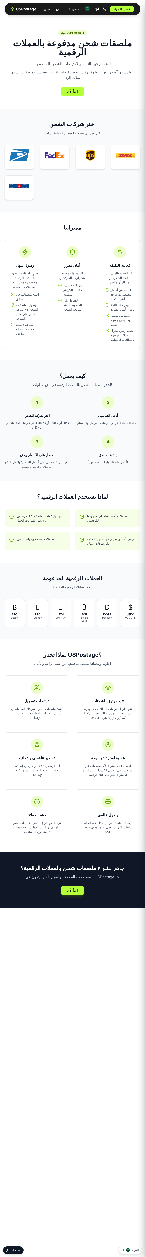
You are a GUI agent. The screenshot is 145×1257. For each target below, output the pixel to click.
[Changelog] (97, 9)
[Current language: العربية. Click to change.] (87, 8)
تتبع (58, 9)
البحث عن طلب (74, 9)
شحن (47, 9)
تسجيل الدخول (122, 9)
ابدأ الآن (72, 91)
